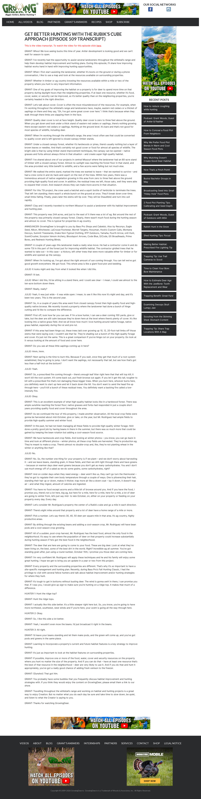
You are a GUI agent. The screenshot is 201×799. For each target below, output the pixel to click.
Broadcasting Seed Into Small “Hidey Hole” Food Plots (159, 192)
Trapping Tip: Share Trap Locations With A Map (156, 330)
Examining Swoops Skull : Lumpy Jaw (157, 306)
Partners (54, 21)
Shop (109, 21)
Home (10, 21)
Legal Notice (172, 743)
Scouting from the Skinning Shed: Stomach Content (158, 318)
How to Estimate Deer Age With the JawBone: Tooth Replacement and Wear (157, 283)
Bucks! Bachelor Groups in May (157, 180)
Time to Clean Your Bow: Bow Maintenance (156, 270)
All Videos (25, 21)
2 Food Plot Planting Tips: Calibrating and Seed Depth (158, 204)
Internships (92, 743)
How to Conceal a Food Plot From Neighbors (158, 132)
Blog (40, 21)
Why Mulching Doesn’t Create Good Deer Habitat (157, 159)
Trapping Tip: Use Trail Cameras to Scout (155, 258)
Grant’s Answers (76, 21)
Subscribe (123, 21)
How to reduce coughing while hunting (156, 108)
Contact (143, 743)
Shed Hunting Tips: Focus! (157, 235)
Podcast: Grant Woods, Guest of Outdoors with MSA (159, 216)
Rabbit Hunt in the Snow (156, 226)
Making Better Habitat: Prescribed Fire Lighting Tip (158, 246)
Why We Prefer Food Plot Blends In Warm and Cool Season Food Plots (157, 145)
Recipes (96, 21)
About (37, 743)
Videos (24, 743)
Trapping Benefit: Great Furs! (158, 295)
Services (126, 743)
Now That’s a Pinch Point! (157, 169)
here (99, 45)
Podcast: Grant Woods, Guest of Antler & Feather (159, 120)
